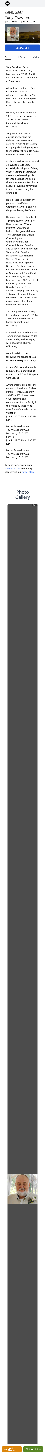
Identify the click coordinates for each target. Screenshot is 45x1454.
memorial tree (12, 468)
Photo (21, 56)
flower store (28, 471)
